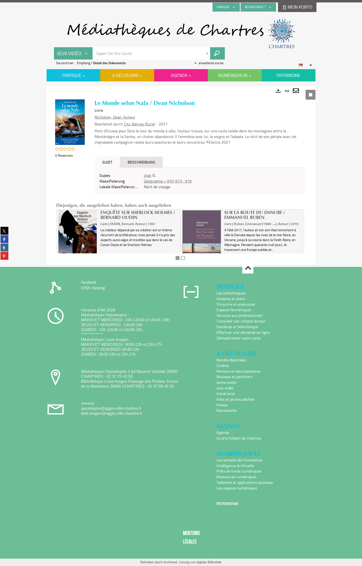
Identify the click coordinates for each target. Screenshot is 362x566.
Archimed (170, 562)
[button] (70, 121)
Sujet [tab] (107, 162)
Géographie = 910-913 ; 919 (168, 181)
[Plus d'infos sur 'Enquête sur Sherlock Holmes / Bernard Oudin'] (77, 238)
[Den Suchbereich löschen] (207, 53)
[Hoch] (247, 268)
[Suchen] (153, 175)
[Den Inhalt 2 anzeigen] (183, 258)
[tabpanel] (181, 175)
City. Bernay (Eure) (139, 124)
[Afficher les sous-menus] (234, 7)
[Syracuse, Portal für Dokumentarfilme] (181, 33)
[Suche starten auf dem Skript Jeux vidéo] (217, 53)
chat (147, 175)
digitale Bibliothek (209, 562)
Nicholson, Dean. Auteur (115, 117)
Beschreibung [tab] (141, 162)
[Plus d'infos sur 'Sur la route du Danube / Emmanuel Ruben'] (201, 238)
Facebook (88, 282)
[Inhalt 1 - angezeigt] (178, 258)
